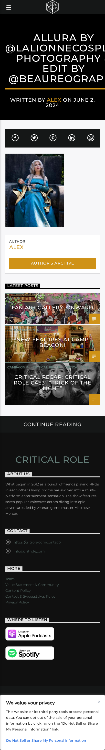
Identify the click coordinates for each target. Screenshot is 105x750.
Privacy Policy (17, 602)
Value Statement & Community (32, 584)
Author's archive (52, 263)
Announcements (23, 330)
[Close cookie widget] (99, 701)
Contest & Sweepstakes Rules (30, 596)
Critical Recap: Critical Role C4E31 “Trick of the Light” (52, 382)
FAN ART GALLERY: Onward (53, 308)
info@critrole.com (29, 551)
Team (10, 579)
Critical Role (76, 367)
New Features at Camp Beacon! (52, 342)
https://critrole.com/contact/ (37, 542)
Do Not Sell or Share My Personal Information (46, 740)
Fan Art (14, 298)
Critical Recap (46, 367)
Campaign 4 (18, 367)
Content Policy (18, 590)
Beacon (50, 330)
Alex (54, 100)
